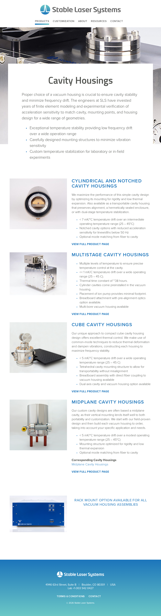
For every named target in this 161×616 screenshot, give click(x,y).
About (82, 21)
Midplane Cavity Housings (108, 402)
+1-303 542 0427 (83, 588)
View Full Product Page (90, 244)
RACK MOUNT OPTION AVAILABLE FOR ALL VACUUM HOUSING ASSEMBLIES (110, 502)
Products (42, 21)
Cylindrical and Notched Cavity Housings (107, 183)
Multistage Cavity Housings (110, 255)
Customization (63, 21)
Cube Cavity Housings (102, 325)
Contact (116, 21)
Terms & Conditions (71, 596)
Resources (99, 21)
